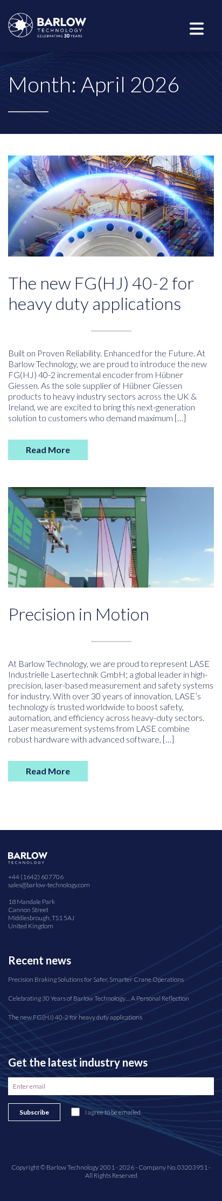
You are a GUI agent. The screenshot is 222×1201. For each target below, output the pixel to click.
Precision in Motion (78, 613)
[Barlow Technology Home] (47, 24)
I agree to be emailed (113, 1112)
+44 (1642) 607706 (36, 877)
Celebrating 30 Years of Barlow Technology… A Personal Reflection (98, 998)
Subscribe (34, 1112)
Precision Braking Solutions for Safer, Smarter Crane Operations (96, 979)
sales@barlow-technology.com (49, 885)
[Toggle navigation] (197, 27)
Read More (48, 449)
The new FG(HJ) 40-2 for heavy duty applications (101, 293)
